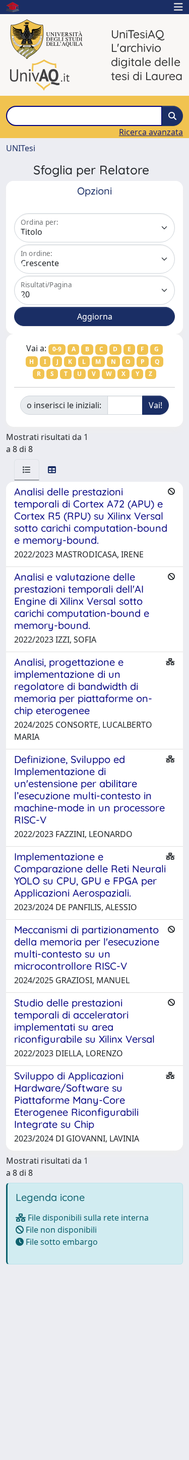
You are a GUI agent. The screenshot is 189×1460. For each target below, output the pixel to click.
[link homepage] (16, 7)
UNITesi (20, 148)
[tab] (26, 469)
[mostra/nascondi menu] (178, 7)
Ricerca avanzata (151, 132)
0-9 (56, 349)
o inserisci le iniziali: (64, 405)
